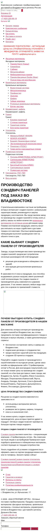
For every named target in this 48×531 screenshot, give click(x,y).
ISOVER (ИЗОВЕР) (18, 138)
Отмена (34, 529)
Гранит (9, 114)
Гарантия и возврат (14, 477)
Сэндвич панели (8, 434)
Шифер (13, 98)
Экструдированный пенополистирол (26, 143)
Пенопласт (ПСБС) (18, 146)
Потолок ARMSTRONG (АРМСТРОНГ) (26, 157)
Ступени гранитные (18, 122)
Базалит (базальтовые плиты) (23, 141)
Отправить (25, 529)
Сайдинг (14, 69)
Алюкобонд (15, 66)
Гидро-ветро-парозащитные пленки (25, 149)
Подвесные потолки (14, 151)
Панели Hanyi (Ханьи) (19, 64)
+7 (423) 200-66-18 (9, 18)
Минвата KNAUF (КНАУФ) (21, 135)
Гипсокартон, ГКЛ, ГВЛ (15, 173)
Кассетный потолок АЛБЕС (22, 165)
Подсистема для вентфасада (23, 79)
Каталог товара (12, 25)
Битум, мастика (17, 106)
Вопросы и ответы (13, 479)
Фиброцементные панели (21, 74)
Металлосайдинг (17, 72)
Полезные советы (13, 482)
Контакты (10, 41)
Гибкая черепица (17, 101)
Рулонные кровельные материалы (25, 103)
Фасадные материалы (15, 58)
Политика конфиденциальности (19, 485)
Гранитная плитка (18, 125)
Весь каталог (11, 178)
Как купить (10, 33)
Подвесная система (18, 170)
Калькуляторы (12, 31)
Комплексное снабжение (16, 28)
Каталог (4, 21)
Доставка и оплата (14, 36)
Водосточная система (19, 87)
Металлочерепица (18, 90)
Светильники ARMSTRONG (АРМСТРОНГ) (22, 161)
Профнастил (15, 93)
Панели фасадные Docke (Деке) (24, 77)
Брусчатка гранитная (19, 127)
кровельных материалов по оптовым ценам (22, 221)
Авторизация (6, 15)
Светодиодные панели (20, 167)
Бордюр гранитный (18, 119)
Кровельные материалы (16, 82)
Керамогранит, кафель (15, 109)
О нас (8, 474)
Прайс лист (10, 39)
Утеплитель (10, 130)
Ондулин (14, 95)
